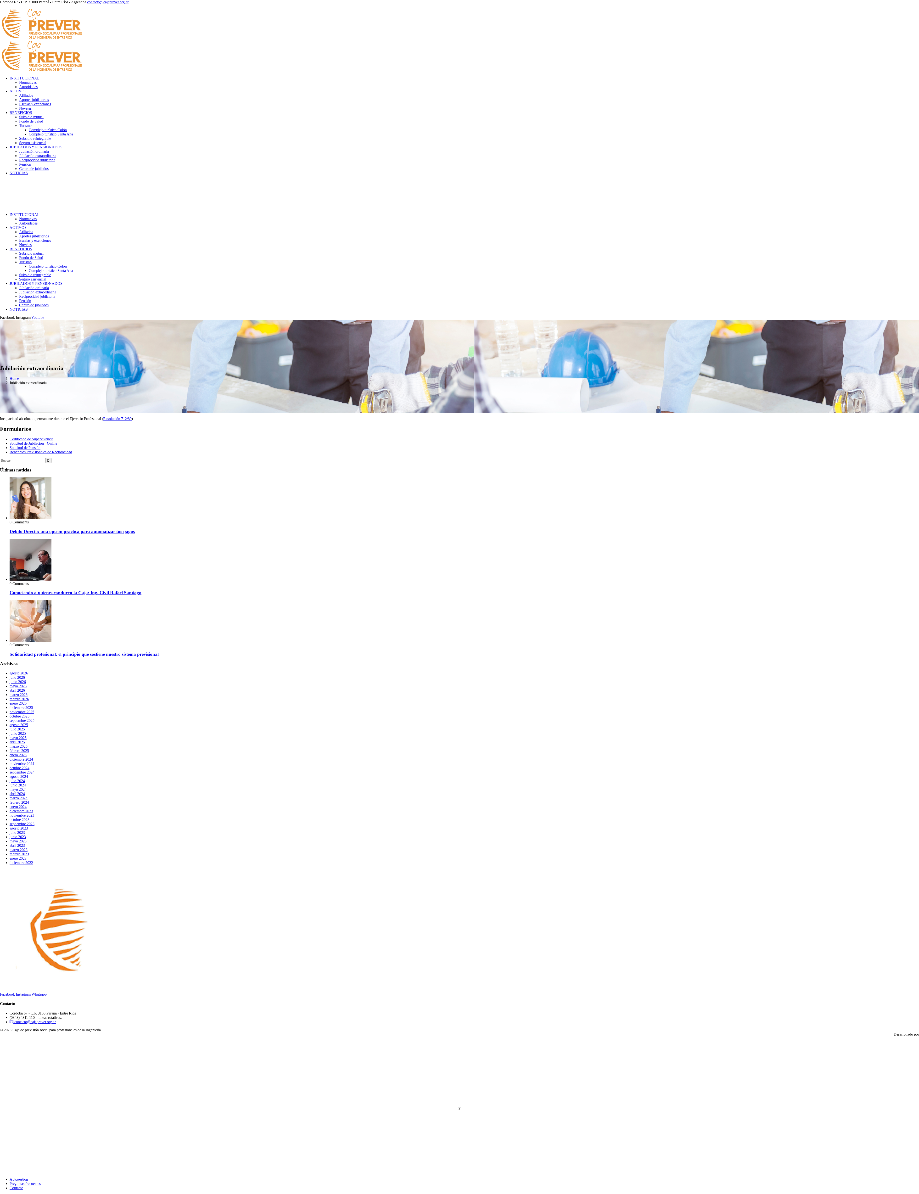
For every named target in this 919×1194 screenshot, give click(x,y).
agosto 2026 (19, 673)
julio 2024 (17, 781)
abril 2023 (17, 845)
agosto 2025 (19, 725)
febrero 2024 (19, 802)
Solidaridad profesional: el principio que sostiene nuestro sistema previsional (84, 654)
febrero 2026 (19, 699)
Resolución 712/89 (117, 419)
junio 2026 (18, 682)
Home (14, 378)
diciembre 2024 (21, 759)
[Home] (38, 206)
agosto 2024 (19, 776)
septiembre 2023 (22, 824)
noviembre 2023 (22, 815)
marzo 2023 (19, 850)
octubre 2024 (19, 768)
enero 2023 (18, 858)
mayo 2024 (18, 789)
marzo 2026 (19, 695)
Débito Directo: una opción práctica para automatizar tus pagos (72, 531)
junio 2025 (18, 733)
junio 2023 (18, 837)
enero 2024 (18, 807)
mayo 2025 (18, 738)
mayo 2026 (18, 686)
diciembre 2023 (21, 811)
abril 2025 (17, 742)
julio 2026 (17, 677)
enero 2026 (18, 703)
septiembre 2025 (22, 720)
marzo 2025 (19, 746)
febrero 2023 (19, 854)
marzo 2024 (19, 798)
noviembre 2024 (22, 764)
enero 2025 (18, 755)
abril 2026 (17, 690)
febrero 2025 (19, 751)
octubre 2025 (19, 716)
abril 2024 (17, 794)
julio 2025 (17, 729)
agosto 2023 (19, 828)
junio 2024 (18, 785)
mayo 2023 (18, 841)
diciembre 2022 (21, 863)
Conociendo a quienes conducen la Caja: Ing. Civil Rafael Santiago (75, 592)
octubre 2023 (19, 820)
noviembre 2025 (22, 712)
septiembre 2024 (22, 772)
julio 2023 (17, 832)
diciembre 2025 (21, 708)
